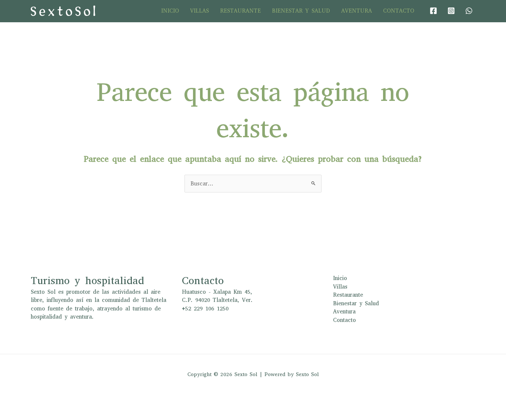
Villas (199, 10)
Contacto (398, 10)
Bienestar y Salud (301, 10)
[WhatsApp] (469, 10)
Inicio (170, 10)
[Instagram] (451, 10)
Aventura (356, 10)
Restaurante (240, 10)
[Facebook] (433, 10)
